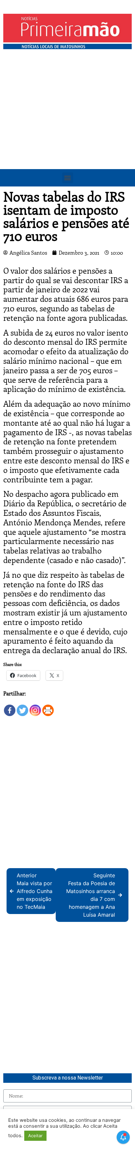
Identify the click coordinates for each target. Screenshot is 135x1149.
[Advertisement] (67, 123)
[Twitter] (22, 707)
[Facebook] (9, 707)
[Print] (48, 707)
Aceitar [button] (35, 1135)
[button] (67, 177)
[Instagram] (35, 707)
